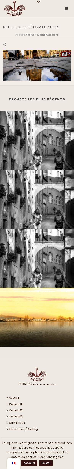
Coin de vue (17, 423)
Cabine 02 (16, 410)
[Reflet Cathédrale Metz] (37, 65)
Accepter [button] (29, 463)
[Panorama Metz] (37, 303)
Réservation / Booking (23, 429)
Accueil (20, 35)
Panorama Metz (37, 341)
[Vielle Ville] (37, 126)
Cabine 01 (15, 404)
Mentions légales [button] (51, 457)
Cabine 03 (16, 416)
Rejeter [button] (46, 463)
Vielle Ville (37, 164)
